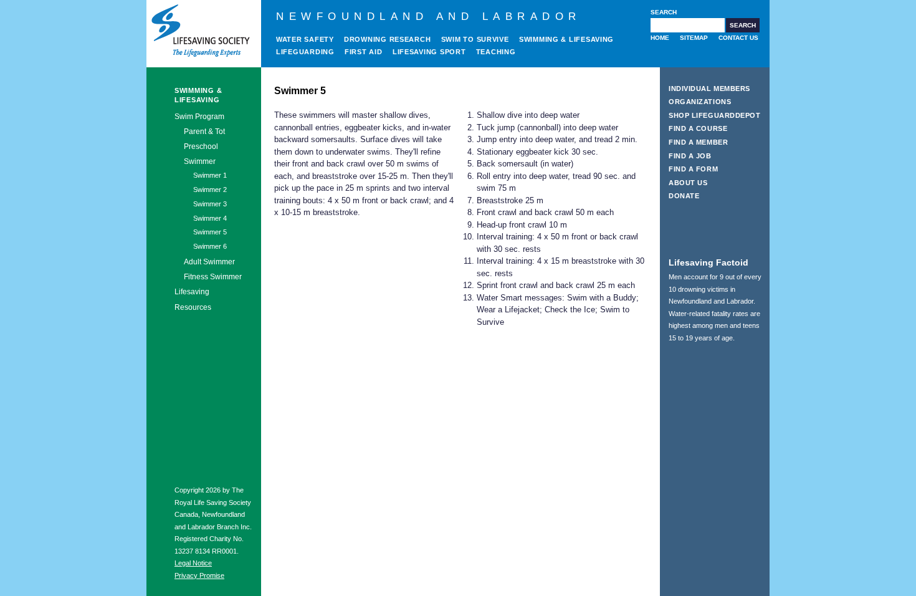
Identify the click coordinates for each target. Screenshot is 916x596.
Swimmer (200, 161)
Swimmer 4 (210, 218)
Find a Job (690, 156)
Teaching (496, 51)
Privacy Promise (199, 575)
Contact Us (738, 37)
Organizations (700, 101)
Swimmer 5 (210, 232)
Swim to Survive (475, 39)
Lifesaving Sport (429, 51)
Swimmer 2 (210, 189)
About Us (688, 182)
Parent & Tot (204, 131)
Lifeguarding (305, 51)
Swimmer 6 (210, 246)
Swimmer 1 (210, 175)
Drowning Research (387, 39)
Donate (684, 195)
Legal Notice (193, 563)
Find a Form (693, 169)
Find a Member (698, 142)
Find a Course (698, 128)
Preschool (201, 146)
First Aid (364, 51)
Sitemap (694, 37)
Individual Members (709, 88)
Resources (192, 307)
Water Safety (305, 39)
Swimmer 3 (210, 204)
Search (664, 12)
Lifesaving (191, 291)
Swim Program (199, 116)
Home (660, 37)
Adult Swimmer (209, 261)
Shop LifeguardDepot (715, 115)
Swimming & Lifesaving (566, 39)
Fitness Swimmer (213, 276)
